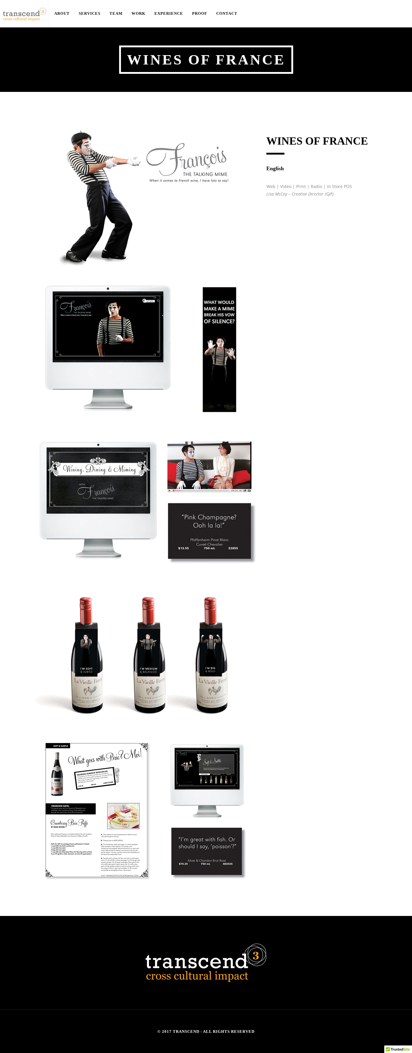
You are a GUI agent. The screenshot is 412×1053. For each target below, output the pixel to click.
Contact (185, 13)
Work (117, 13)
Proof (164, 13)
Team (100, 13)
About (59, 13)
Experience (140, 13)
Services (80, 13)
